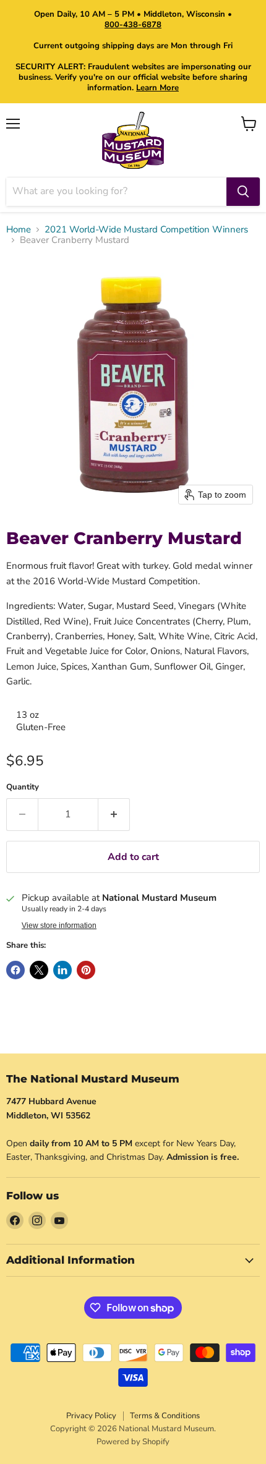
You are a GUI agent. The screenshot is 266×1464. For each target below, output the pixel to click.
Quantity (22, 787)
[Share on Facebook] (15, 970)
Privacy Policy (91, 1415)
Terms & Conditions (165, 1415)
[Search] (243, 191)
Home (18, 229)
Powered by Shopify (133, 1441)
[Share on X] (39, 970)
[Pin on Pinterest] (86, 970)
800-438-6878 (133, 24)
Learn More (157, 87)
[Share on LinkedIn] (62, 970)
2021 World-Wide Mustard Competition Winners (146, 229)
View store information (59, 925)
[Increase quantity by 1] (114, 814)
